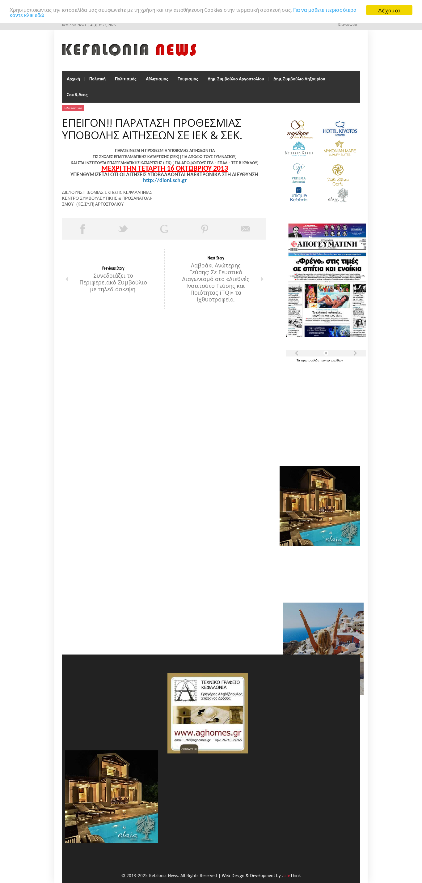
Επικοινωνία (347, 25)
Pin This (204, 229)
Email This (246, 229)
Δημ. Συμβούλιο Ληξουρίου (299, 79)
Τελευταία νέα (73, 108)
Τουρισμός (188, 79)
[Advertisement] (318, 410)
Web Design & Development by (261, 875)
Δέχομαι (389, 10)
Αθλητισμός (157, 79)
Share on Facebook (82, 229)
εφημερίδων (335, 360)
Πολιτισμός (126, 79)
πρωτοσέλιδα (310, 360)
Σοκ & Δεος (77, 94)
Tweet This (123, 229)
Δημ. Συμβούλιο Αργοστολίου (236, 79)
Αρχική (73, 79)
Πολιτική (97, 79)
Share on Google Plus (164, 229)
